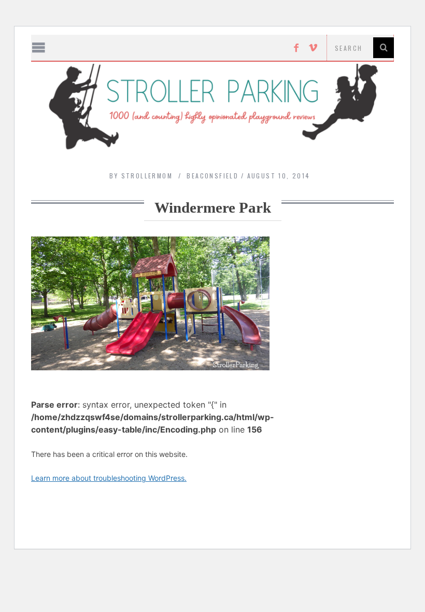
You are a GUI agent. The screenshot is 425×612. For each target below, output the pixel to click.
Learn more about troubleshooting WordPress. (109, 478)
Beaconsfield (212, 175)
